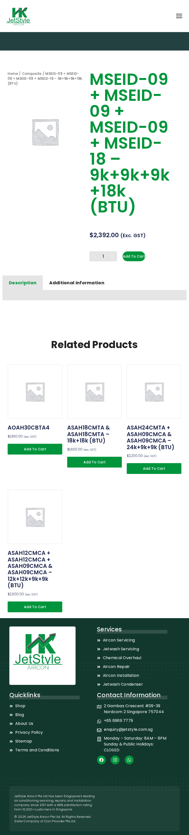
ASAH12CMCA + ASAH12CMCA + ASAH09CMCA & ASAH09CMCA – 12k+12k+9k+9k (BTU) (30, 569)
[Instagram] (115, 760)
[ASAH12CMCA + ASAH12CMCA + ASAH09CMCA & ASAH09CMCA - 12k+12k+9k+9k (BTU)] (35, 517)
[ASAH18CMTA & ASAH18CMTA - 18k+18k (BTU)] (94, 391)
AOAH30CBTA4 (28, 427)
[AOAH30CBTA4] (35, 391)
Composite (32, 73)
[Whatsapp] (129, 760)
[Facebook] (101, 760)
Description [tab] (22, 283)
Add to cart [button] (35, 449)
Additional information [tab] (76, 283)
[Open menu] (179, 16)
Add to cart (134, 256)
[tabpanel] (94, 295)
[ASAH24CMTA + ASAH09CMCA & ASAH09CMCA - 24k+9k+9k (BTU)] (154, 391)
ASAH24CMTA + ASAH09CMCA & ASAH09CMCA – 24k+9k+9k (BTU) (150, 437)
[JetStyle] (18, 16)
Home (13, 73)
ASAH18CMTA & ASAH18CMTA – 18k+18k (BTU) (88, 434)
